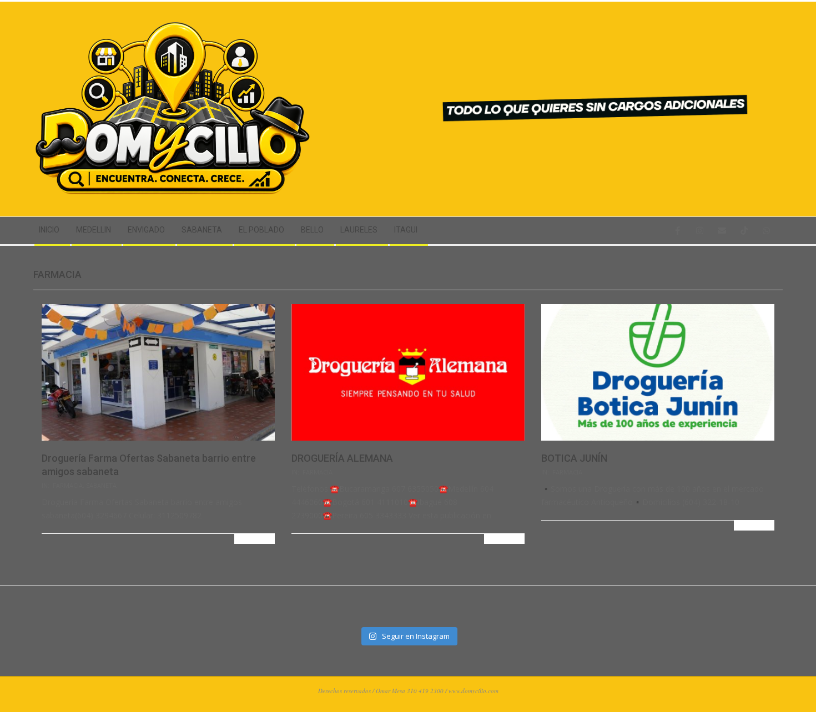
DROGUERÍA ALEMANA (342, 458)
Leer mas (254, 538)
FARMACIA (68, 485)
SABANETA (101, 485)
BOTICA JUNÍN (574, 458)
